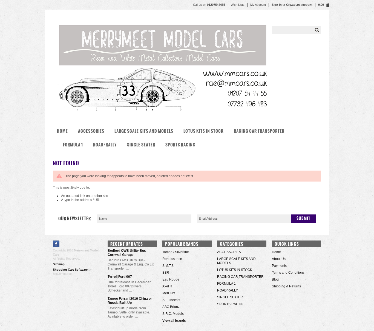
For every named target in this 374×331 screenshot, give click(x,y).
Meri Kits (168, 293)
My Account (258, 4)
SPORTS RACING (180, 145)
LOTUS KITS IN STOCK (203, 131)
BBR (165, 273)
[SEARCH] (317, 30)
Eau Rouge (170, 279)
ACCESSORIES (91, 131)
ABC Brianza (172, 307)
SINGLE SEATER (141, 145)
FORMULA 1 (73, 145)
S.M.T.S (168, 266)
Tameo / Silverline (175, 252)
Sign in (277, 4)
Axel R (167, 286)
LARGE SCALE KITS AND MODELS (143, 131)
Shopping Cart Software (70, 269)
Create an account (299, 4)
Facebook (56, 244)
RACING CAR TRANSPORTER (259, 131)
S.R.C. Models (173, 314)
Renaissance (172, 259)
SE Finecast (171, 300)
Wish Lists (237, 4)
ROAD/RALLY (105, 145)
